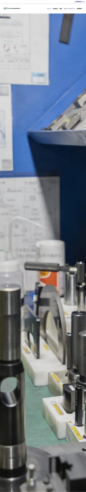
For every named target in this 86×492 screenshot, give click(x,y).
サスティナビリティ (69, 8)
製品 (61, 8)
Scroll (43, 484)
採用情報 (79, 8)
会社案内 (55, 8)
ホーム (49, 8)
